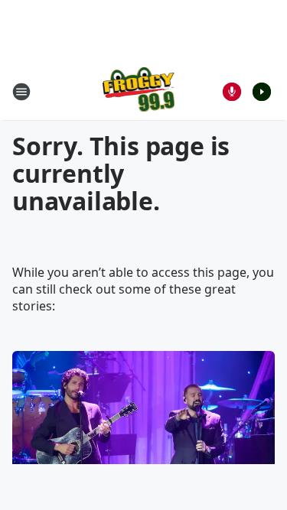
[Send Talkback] (232, 92)
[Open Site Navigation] (21, 92)
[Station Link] (139, 91)
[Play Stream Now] (262, 92)
